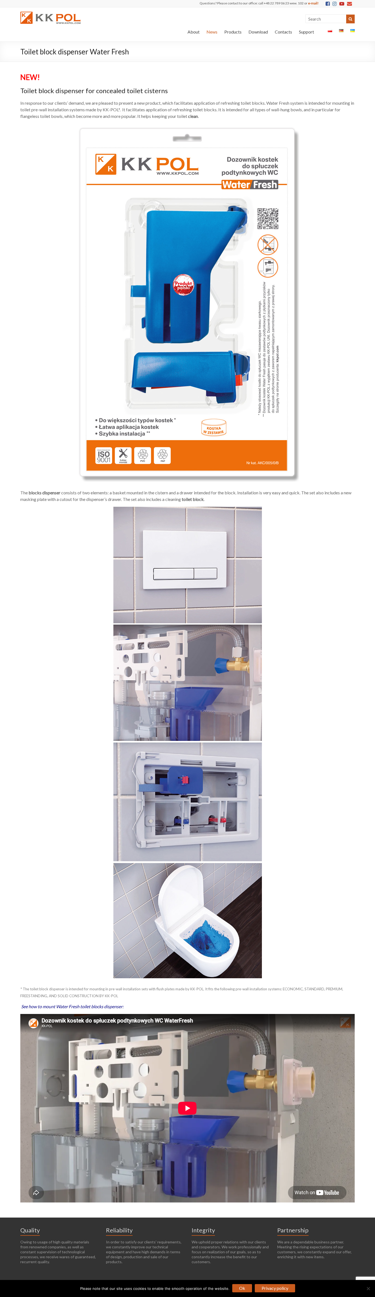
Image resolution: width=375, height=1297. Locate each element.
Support (306, 31)
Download (258, 31)
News (211, 31)
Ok (242, 1288)
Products (233, 31)
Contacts (283, 31)
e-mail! (313, 3)
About (194, 31)
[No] (368, 1288)
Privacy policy (275, 1288)
